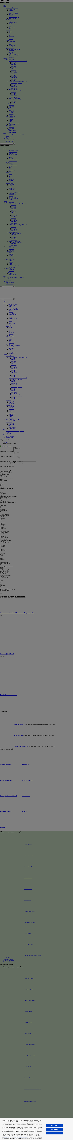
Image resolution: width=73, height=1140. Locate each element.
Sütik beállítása (54, 1125)
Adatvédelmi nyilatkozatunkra (20, 1137)
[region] (36, 1129)
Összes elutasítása (54, 1129)
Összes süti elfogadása (54, 1133)
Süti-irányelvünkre (8, 1137)
